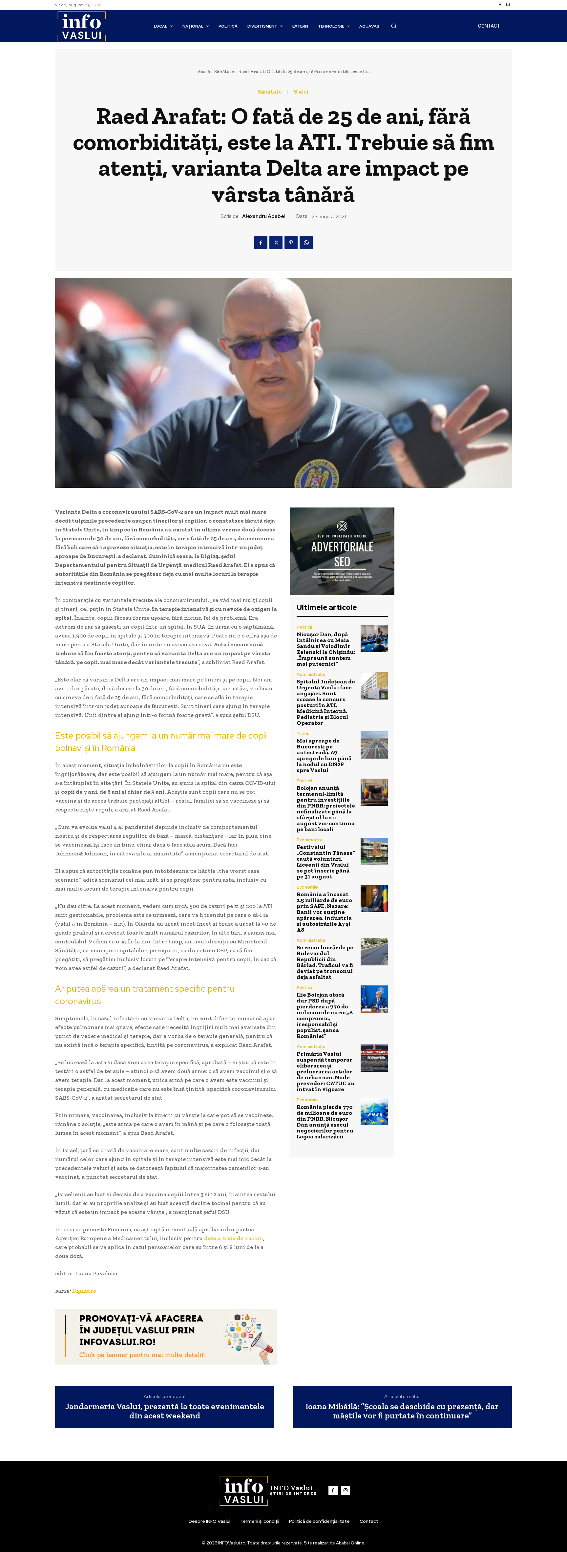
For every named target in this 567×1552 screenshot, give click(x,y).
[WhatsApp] (306, 242)
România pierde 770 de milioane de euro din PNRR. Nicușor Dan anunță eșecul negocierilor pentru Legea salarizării (325, 1121)
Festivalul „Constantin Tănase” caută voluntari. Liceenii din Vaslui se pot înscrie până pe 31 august (326, 861)
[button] (394, 26)
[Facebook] (500, 5)
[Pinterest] (291, 242)
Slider (301, 92)
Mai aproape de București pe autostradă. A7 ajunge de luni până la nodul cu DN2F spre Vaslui (324, 755)
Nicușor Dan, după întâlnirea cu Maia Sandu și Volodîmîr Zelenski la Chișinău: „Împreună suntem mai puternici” (326, 649)
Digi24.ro (84, 1290)
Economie (307, 887)
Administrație (311, 674)
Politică (304, 627)
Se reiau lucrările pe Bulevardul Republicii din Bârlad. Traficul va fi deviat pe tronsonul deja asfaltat (325, 962)
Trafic (303, 733)
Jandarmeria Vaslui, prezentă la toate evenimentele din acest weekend (164, 1411)
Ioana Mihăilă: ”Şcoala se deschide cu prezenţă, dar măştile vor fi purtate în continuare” (402, 1411)
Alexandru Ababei (263, 216)
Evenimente (310, 840)
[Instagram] (508, 5)
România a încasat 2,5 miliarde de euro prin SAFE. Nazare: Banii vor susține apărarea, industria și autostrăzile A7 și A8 (324, 912)
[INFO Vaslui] (81, 26)
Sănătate (224, 72)
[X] (276, 242)
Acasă (203, 72)
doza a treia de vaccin (233, 1238)
